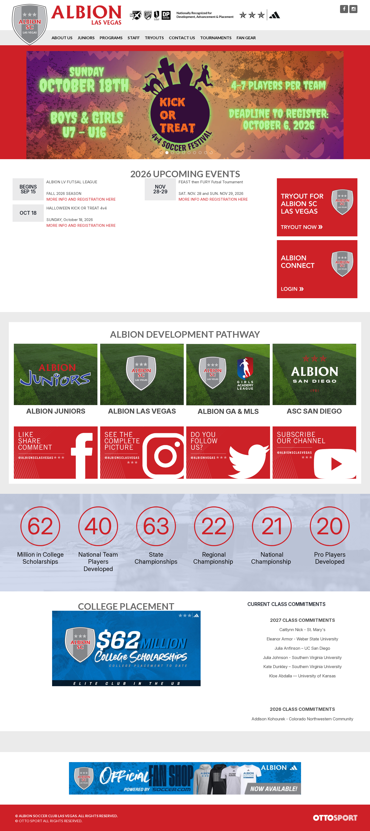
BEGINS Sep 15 (28, 189)
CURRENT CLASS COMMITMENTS (286, 604)
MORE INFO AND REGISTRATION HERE (81, 199)
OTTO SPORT (30, 821)
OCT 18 (28, 213)
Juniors (86, 37)
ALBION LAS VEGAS (142, 411)
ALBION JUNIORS (55, 411)
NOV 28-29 (160, 189)
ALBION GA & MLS (228, 411)
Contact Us (182, 37)
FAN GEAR (246, 37)
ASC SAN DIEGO (314, 411)
